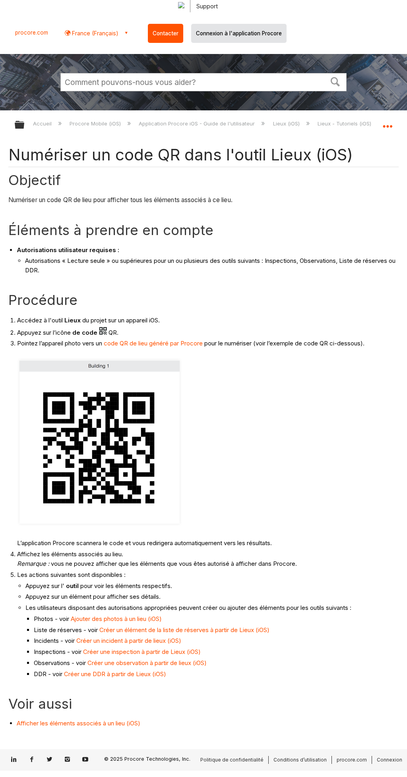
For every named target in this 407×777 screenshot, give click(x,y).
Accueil (43, 123)
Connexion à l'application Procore (239, 33)
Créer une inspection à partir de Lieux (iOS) (142, 652)
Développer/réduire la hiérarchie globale (24, 125)
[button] (335, 81)
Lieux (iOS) (287, 123)
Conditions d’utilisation (300, 760)
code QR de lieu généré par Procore (153, 343)
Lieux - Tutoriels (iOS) (345, 123)
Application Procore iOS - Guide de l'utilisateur (197, 123)
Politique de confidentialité (232, 760)
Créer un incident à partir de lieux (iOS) (128, 640)
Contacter (165, 33)
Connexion (389, 760)
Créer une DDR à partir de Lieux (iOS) (115, 674)
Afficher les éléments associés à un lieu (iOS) (78, 723)
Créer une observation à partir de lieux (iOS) (147, 663)
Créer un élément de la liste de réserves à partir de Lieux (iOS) (184, 630)
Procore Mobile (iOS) (96, 123)
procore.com (31, 32)
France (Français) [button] (94, 33)
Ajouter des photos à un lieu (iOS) (116, 619)
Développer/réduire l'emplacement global (387, 122)
